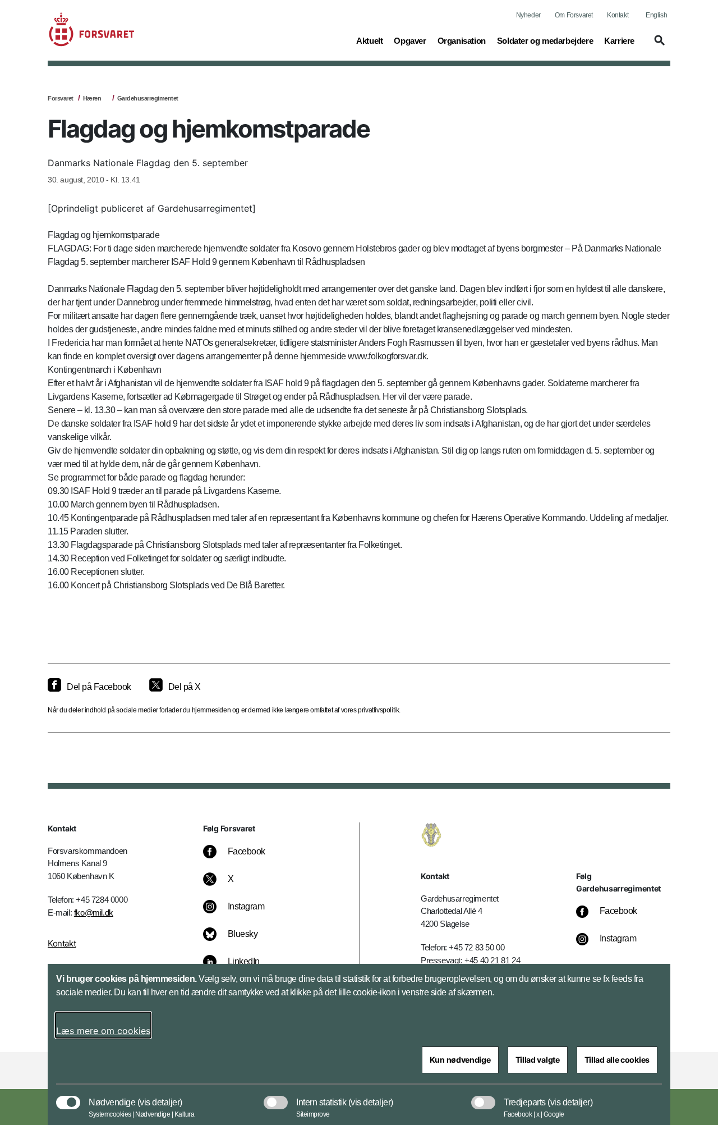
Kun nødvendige (460, 1059)
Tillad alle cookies (617, 1059)
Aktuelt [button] (369, 40)
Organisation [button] (462, 40)
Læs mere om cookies (103, 1030)
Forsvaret (60, 98)
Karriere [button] (619, 40)
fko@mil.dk (93, 912)
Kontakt (617, 15)
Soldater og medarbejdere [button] (545, 40)
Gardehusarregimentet (147, 98)
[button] (658, 45)
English (656, 15)
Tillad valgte (538, 1059)
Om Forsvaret (574, 15)
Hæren (92, 98)
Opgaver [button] (410, 40)
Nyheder (528, 15)
